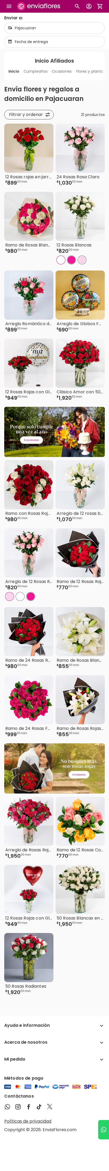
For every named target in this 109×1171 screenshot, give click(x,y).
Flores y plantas (90, 71)
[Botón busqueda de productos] (77, 6)
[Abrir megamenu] (9, 6)
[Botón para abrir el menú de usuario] (89, 6)
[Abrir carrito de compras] (100, 6)
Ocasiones (62, 71)
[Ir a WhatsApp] (103, 1129)
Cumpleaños (36, 71)
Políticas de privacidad (27, 1121)
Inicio (13, 71)
